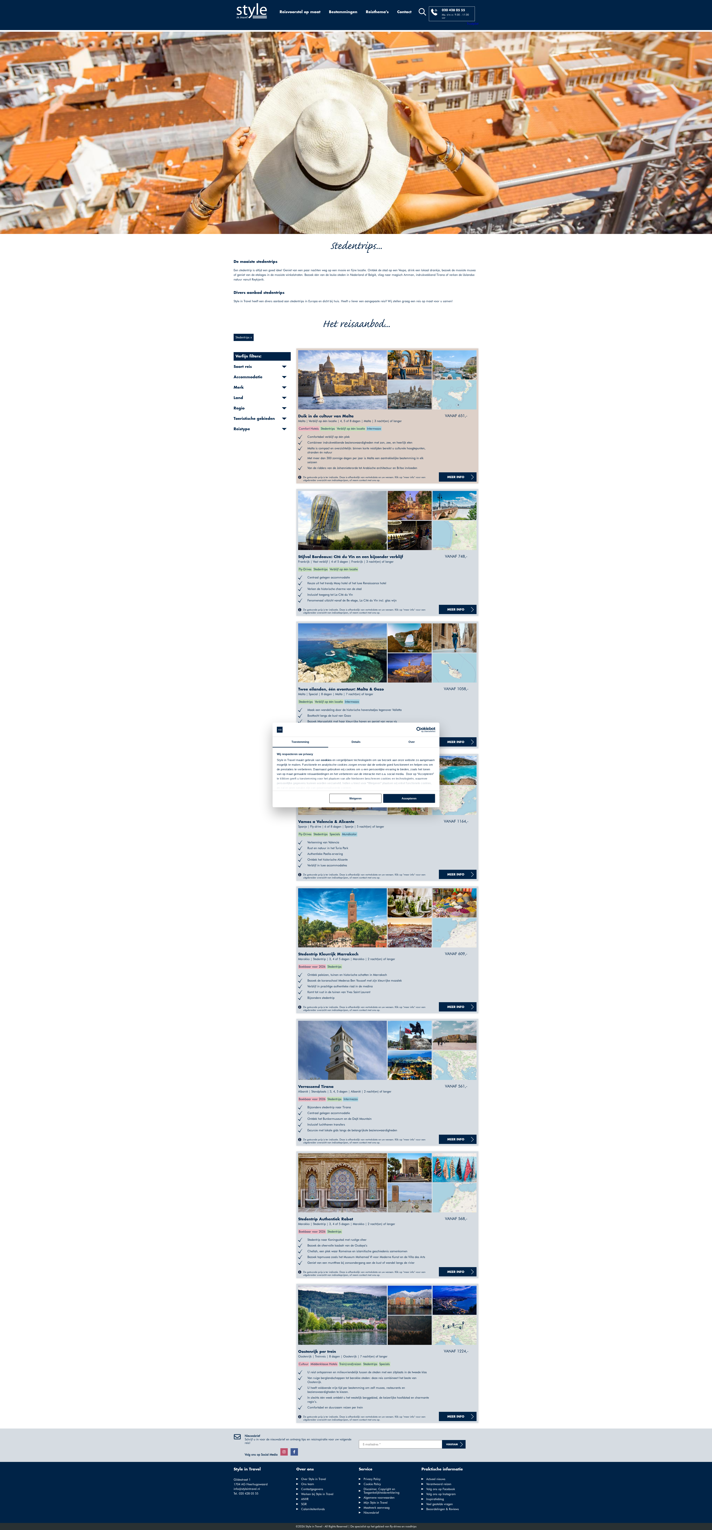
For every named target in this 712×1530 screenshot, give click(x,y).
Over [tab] (411, 741)
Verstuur (452, 1444)
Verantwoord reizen (438, 1484)
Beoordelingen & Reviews (442, 1509)
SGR (304, 1504)
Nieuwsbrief (371, 1512)
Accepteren (409, 798)
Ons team (307, 1484)
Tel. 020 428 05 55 (246, 1493)
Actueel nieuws (435, 1479)
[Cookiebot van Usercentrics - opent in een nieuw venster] (419, 729)
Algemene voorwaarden (379, 1497)
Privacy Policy (372, 1479)
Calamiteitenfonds (313, 1509)
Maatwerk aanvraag (377, 1507)
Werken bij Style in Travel (317, 1494)
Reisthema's (377, 12)
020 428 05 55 (453, 10)
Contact (404, 12)
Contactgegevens (312, 1489)
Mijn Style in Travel (376, 1502)
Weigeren (355, 798)
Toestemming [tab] (300, 741)
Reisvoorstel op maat (300, 12)
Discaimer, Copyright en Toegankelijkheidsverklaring (381, 1490)
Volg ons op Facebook (440, 1489)
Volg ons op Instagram (441, 1494)
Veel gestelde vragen (439, 1504)
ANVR (305, 1499)
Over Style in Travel (313, 1479)
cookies (326, 760)
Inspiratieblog (435, 1499)
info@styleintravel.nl (247, 1489)
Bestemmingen (343, 12)
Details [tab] (356, 741)
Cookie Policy (372, 1484)
